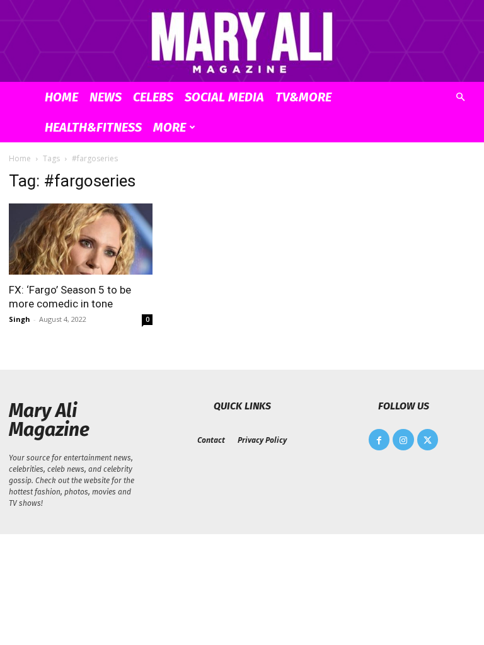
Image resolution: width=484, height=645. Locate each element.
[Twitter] (428, 439)
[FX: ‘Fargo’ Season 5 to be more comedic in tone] (81, 239)
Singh (19, 319)
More (169, 127)
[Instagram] (403, 439)
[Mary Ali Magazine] (242, 42)
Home (61, 97)
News (105, 97)
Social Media (224, 97)
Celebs (153, 97)
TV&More (303, 97)
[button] (460, 97)
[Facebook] (379, 439)
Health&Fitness (93, 127)
